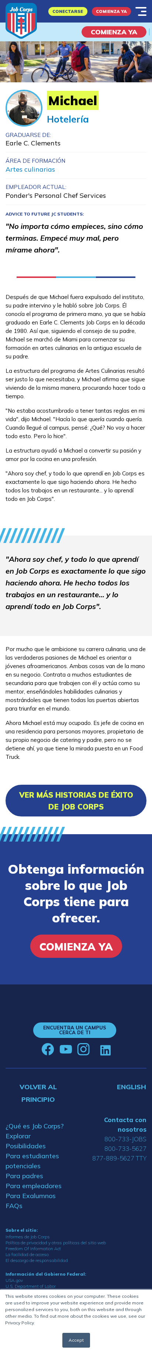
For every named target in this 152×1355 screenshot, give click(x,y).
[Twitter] (95, 1049)
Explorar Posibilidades (26, 1141)
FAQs (14, 1205)
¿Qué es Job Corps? (35, 1126)
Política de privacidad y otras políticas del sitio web (56, 1242)
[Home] (21, 21)
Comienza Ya (111, 11)
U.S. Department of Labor (31, 1286)
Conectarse (67, 11)
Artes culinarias (30, 169)
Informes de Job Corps (28, 1236)
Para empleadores (34, 1186)
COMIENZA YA (114, 32)
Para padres (24, 1176)
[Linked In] (105, 1049)
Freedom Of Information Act (33, 1248)
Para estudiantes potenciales (32, 1161)
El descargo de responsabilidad (37, 1260)
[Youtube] (66, 1049)
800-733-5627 (125, 1148)
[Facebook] (48, 1049)
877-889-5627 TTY (119, 1158)
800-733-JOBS (125, 1139)
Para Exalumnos (31, 1195)
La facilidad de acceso (27, 1254)
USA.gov (14, 1280)
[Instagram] (83, 1049)
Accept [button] (76, 1340)
